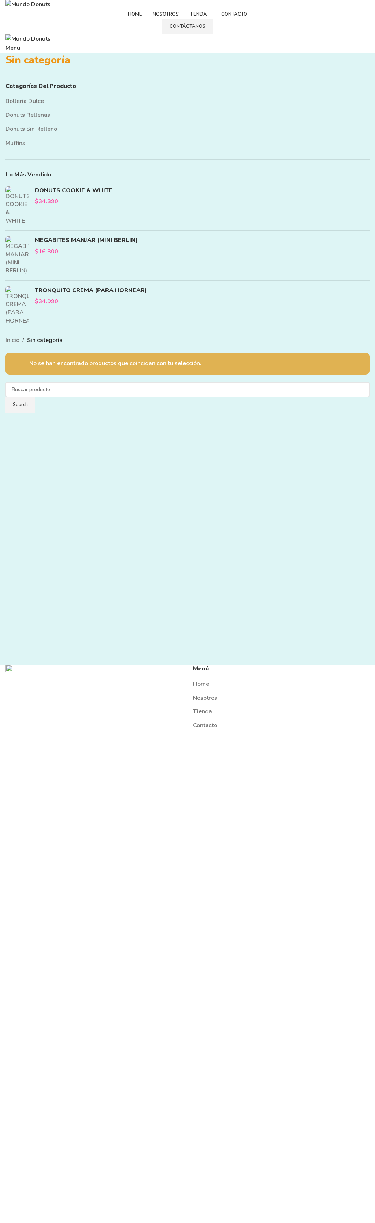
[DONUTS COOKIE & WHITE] (17, 205)
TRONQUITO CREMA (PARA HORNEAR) (91, 290)
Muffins (15, 143)
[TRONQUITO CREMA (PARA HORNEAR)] (17, 305)
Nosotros (205, 698)
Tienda (202, 711)
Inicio (12, 340)
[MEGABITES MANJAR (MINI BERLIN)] (17, 255)
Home (201, 684)
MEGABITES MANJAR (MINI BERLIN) (86, 240)
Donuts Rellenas (27, 115)
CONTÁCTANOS (187, 26)
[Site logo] (28, 4)
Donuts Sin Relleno (31, 129)
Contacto (205, 725)
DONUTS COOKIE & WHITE (73, 190)
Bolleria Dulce (24, 101)
